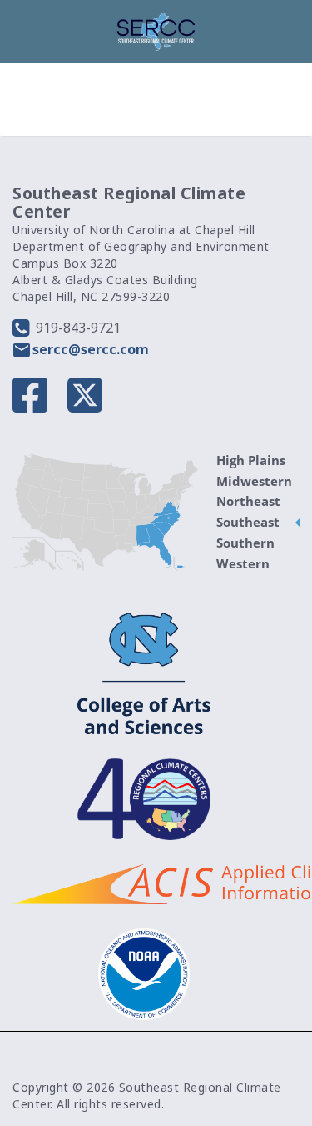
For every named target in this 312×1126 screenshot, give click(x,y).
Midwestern (254, 481)
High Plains (250, 460)
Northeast (248, 501)
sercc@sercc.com (90, 349)
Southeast (248, 521)
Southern (245, 542)
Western (243, 563)
